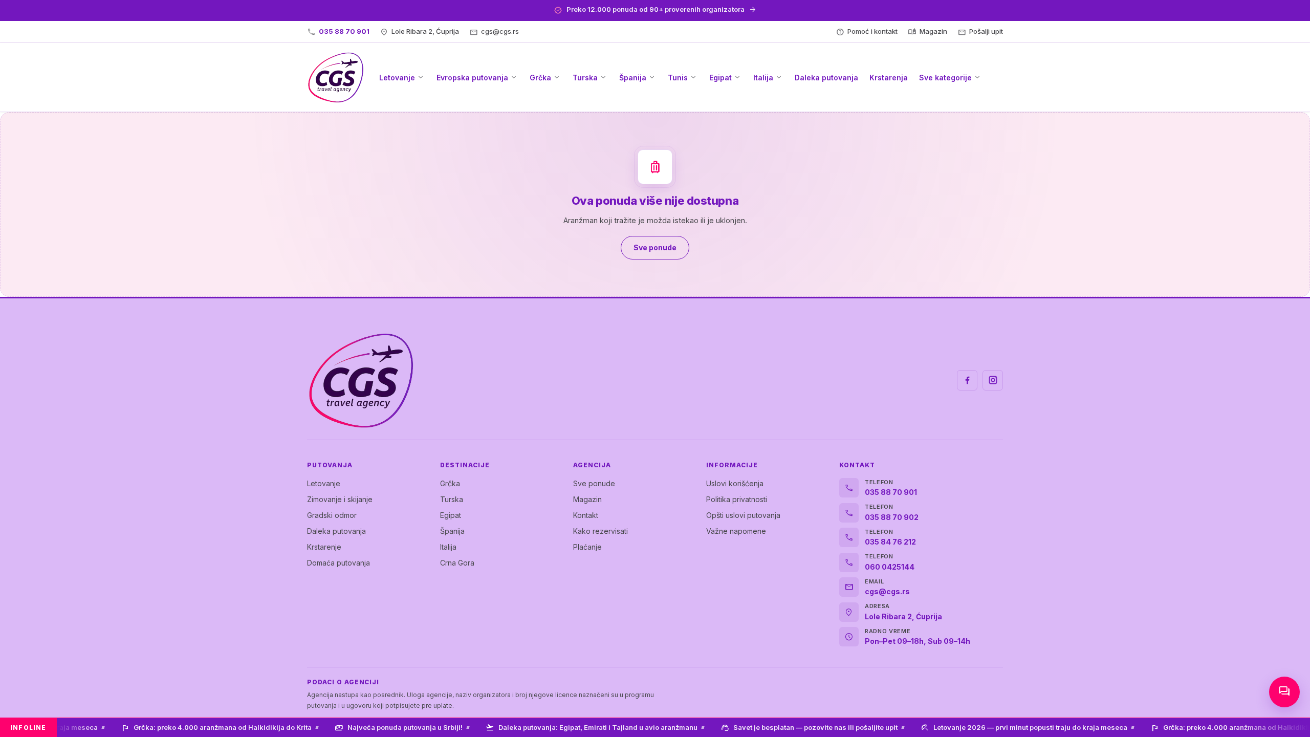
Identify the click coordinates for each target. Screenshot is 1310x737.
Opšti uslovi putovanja (743, 515)
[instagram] (992, 380)
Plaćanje (587, 547)
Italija (448, 547)
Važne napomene (736, 531)
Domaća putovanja (338, 562)
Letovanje (323, 483)
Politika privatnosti (736, 499)
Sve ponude (594, 483)
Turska (451, 499)
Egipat (450, 515)
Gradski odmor (332, 515)
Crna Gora (457, 562)
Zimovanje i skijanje (340, 499)
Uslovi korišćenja (734, 483)
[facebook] (967, 380)
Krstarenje (324, 547)
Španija (452, 531)
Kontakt (585, 515)
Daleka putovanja (336, 531)
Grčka (450, 483)
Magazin (587, 499)
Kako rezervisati (600, 531)
